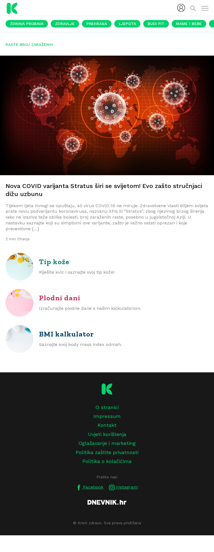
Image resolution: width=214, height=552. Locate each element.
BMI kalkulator (66, 334)
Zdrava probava (26, 23)
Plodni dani (59, 297)
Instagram (126, 487)
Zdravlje (65, 23)
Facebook (92, 487)
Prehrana (96, 23)
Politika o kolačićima (107, 461)
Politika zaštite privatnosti (107, 452)
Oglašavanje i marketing (107, 443)
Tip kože (54, 261)
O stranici (107, 407)
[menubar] (181, 7)
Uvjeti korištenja (107, 434)
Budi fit (156, 23)
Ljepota (127, 23)
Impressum (107, 416)
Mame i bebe (189, 23)
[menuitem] (181, 7)
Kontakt (107, 425)
